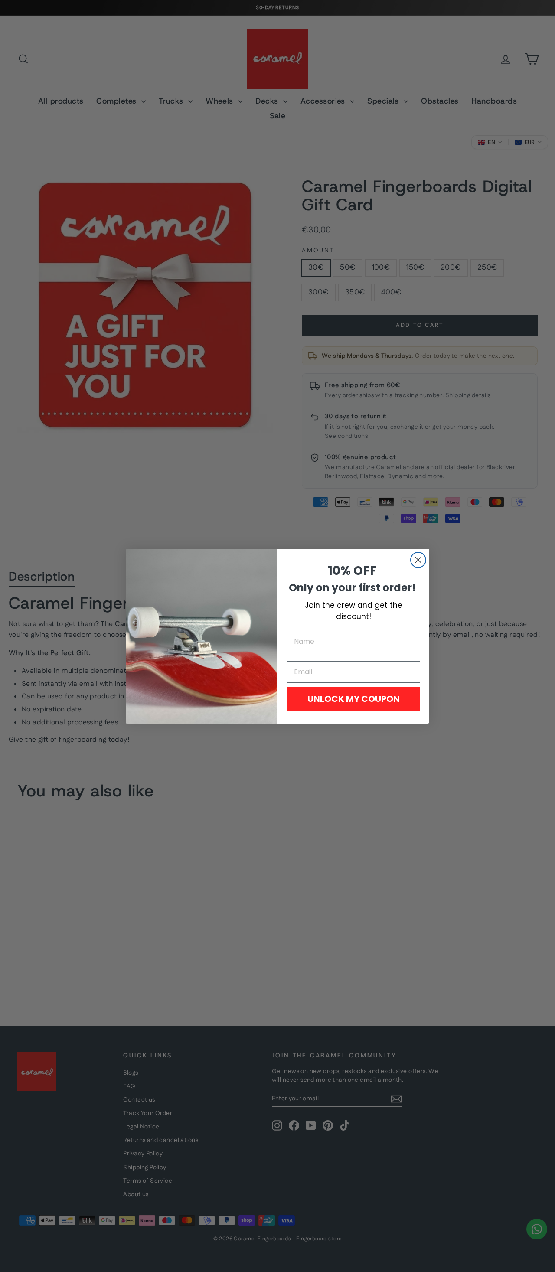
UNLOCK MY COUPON (353, 699)
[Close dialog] (418, 560)
